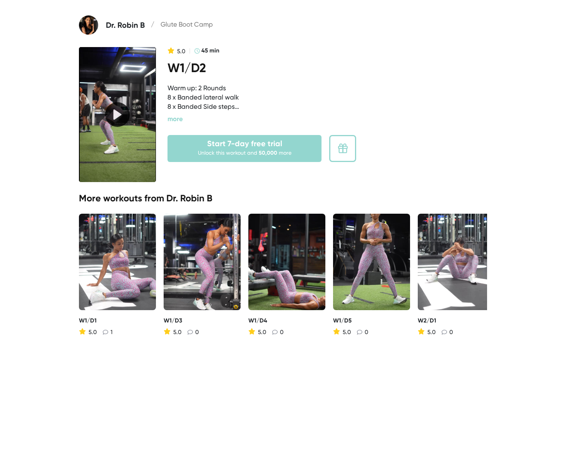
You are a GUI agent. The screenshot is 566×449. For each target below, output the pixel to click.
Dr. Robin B (189, 198)
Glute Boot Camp (187, 24)
